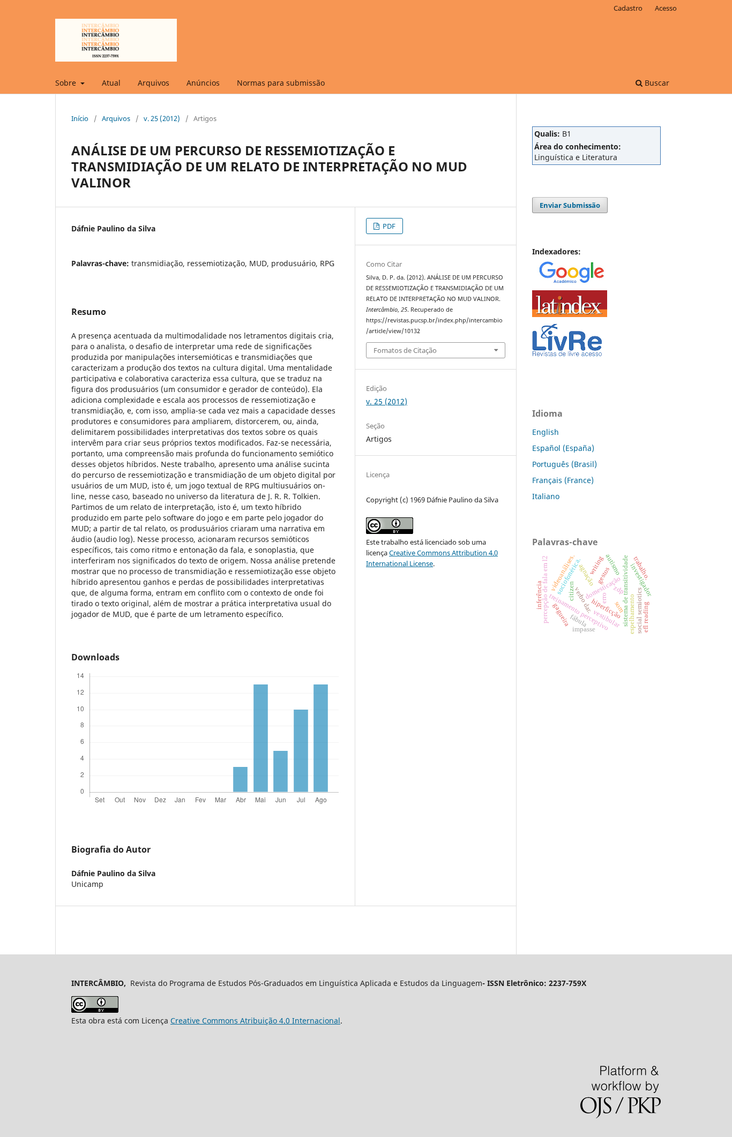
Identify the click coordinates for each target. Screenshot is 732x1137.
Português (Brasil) (564, 464)
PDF (388, 226)
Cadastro (628, 8)
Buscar (656, 83)
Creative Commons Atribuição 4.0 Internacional (255, 1020)
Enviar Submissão (570, 205)
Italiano (545, 496)
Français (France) (563, 480)
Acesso (666, 8)
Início (79, 118)
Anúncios (203, 83)
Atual (111, 83)
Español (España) (563, 448)
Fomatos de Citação (405, 350)
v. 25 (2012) (162, 118)
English (545, 432)
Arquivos (153, 83)
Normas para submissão (281, 83)
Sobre (66, 83)
